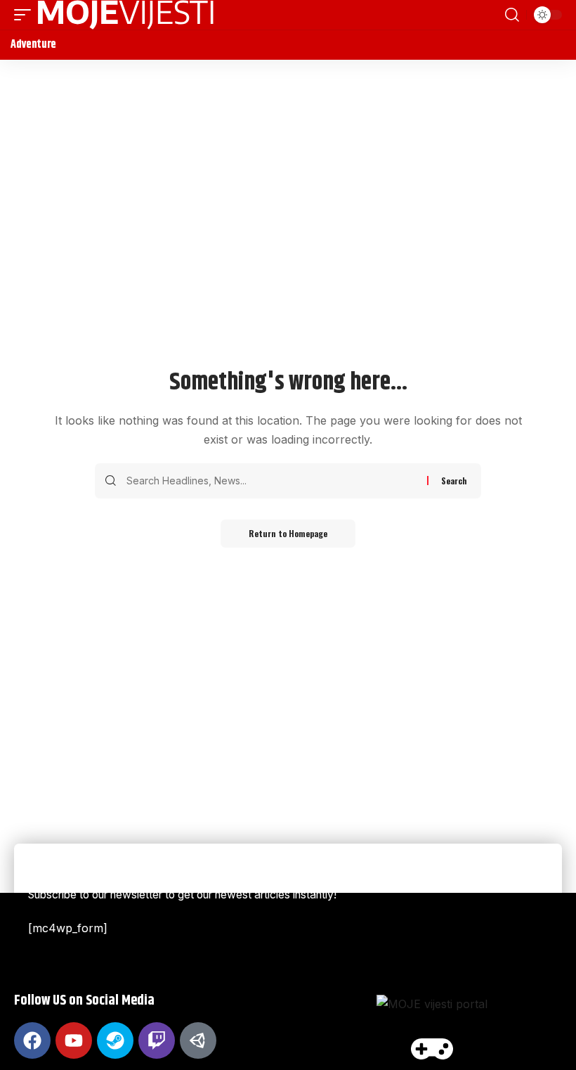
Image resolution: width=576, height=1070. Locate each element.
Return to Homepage (288, 533)
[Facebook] (32, 1040)
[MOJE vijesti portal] (126, 15)
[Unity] (198, 1040)
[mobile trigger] (26, 15)
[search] (512, 15)
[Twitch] (156, 1040)
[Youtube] (73, 1040)
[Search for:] (271, 480)
